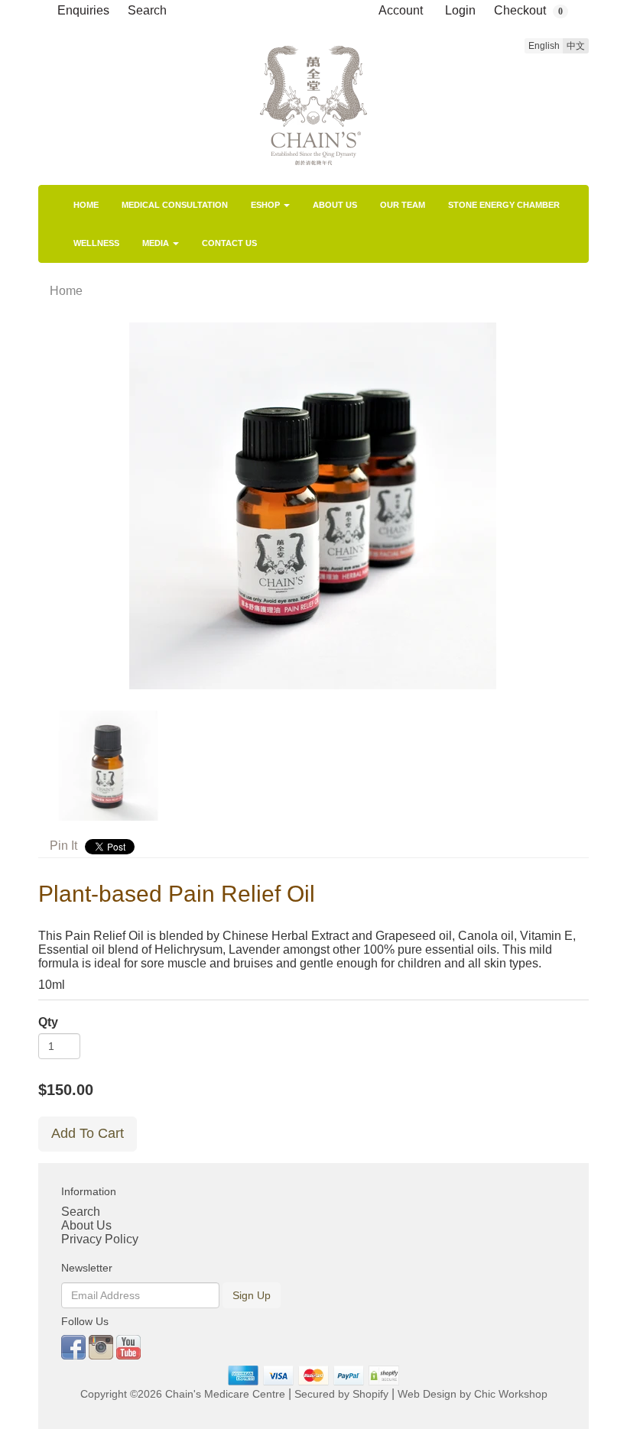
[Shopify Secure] (385, 1375)
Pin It (63, 845)
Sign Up (251, 1295)
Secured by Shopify (341, 1394)
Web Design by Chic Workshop (472, 1394)
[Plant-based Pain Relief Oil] (313, 505)
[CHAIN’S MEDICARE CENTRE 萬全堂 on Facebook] (75, 1346)
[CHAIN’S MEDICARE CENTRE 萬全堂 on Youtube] (128, 1346)
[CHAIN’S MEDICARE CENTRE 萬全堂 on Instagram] (102, 1346)
